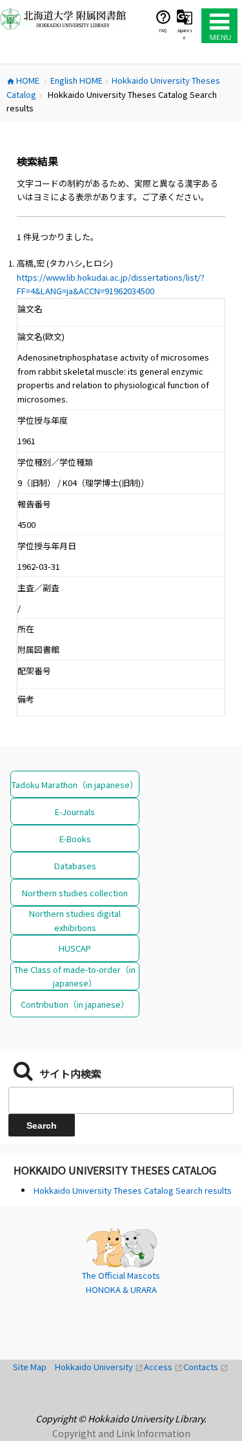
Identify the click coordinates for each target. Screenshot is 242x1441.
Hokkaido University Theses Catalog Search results (133, 1190)
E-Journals (75, 811)
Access (163, 1367)
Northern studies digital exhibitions (75, 920)
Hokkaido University (99, 1367)
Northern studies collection (75, 893)
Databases (75, 866)
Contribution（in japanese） (75, 1004)
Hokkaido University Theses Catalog (115, 1170)
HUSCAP (75, 948)
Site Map (34, 1367)
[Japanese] (184, 16)
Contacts (205, 1367)
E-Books (75, 839)
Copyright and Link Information (121, 1433)
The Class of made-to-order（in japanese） (75, 976)
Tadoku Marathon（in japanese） (75, 784)
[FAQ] (163, 16)
